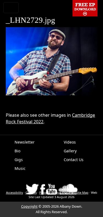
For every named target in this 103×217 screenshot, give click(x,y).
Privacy (44, 192)
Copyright (29, 206)
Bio (17, 150)
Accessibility (14, 192)
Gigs (19, 159)
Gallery (70, 150)
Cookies (31, 192)
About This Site (63, 192)
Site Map (82, 192)
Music (20, 168)
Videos (70, 142)
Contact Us (73, 159)
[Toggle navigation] (11, 7)
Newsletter (25, 142)
